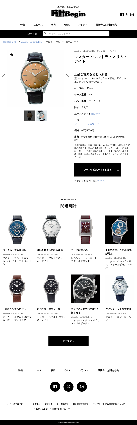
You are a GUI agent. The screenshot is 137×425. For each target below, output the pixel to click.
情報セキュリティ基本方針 (57, 404)
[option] (35, 78)
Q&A (67, 25)
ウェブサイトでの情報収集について (109, 404)
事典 (53, 25)
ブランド (82, 25)
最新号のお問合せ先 (106, 25)
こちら (101, 181)
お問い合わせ (42, 409)
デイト (78, 123)
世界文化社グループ (61, 409)
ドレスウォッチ (93, 123)
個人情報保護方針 (81, 404)
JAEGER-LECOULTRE (31, 42)
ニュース (38, 25)
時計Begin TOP (10, 42)
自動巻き (95, 113)
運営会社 (37, 404)
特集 (22, 25)
